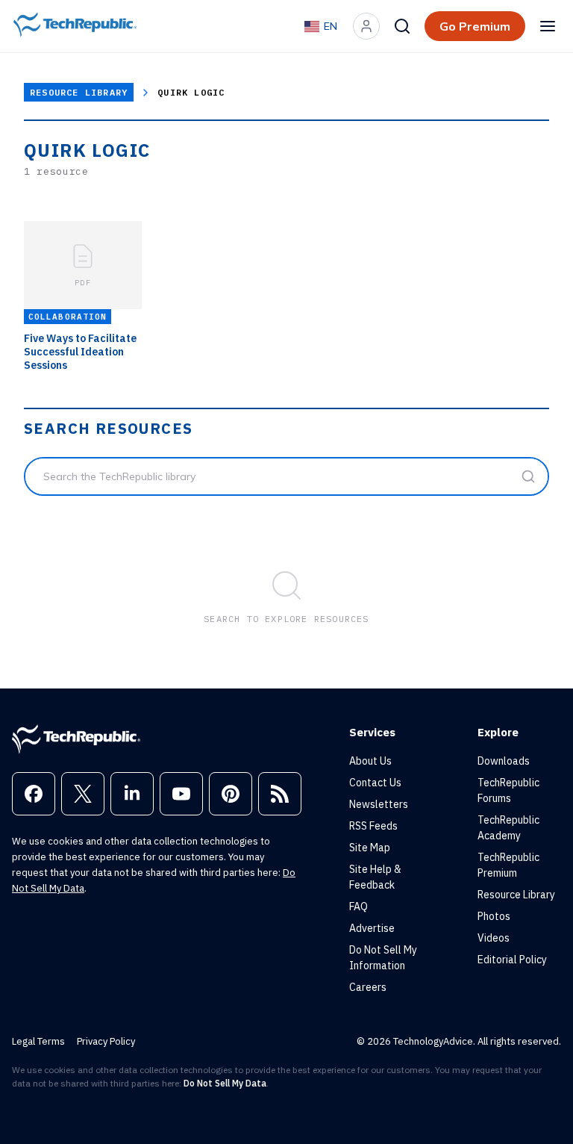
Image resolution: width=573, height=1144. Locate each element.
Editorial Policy (512, 959)
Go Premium (474, 26)
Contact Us (375, 782)
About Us (370, 761)
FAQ (358, 906)
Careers (367, 987)
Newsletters (378, 804)
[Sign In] (366, 26)
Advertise (372, 928)
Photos (494, 916)
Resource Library (79, 92)
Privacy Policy (106, 1041)
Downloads (504, 761)
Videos (494, 938)
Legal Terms (38, 1041)
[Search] (402, 26)
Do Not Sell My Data (225, 1083)
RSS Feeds (373, 826)
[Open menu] (547, 26)
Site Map (369, 847)
